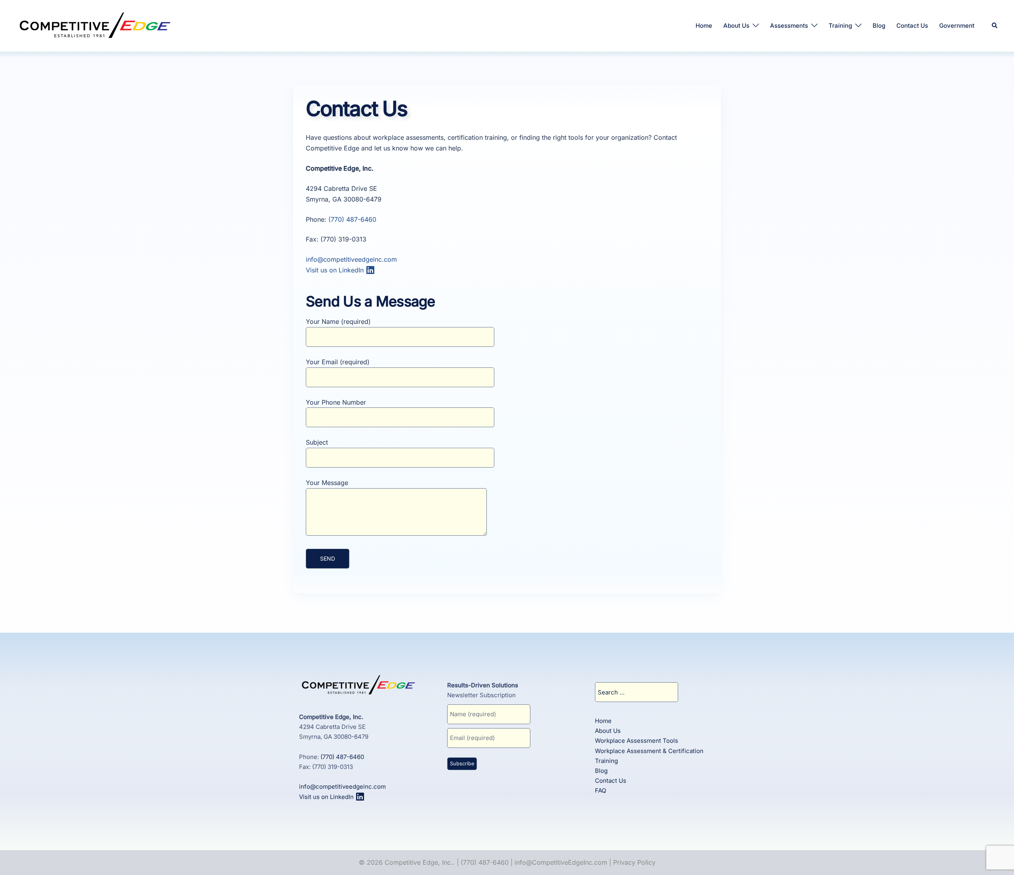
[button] (995, 26)
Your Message (327, 483)
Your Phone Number (336, 402)
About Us (736, 25)
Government (956, 25)
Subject (317, 442)
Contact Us (912, 25)
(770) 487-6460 (352, 219)
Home (704, 25)
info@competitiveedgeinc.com (351, 259)
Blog (879, 25)
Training (840, 25)
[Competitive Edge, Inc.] (95, 25)
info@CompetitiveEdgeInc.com (561, 862)
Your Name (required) (338, 321)
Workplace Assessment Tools (636, 740)
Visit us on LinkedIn (336, 270)
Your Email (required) (338, 362)
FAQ (600, 790)
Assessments (789, 25)
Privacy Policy (634, 862)
